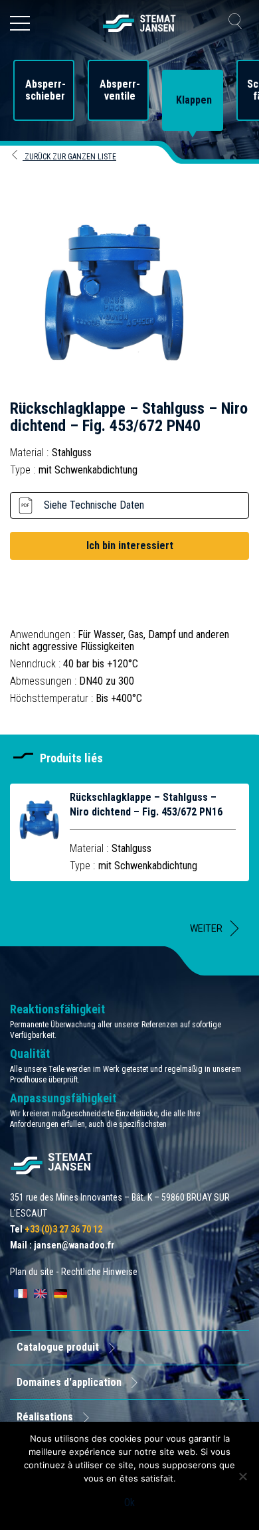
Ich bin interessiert (129, 545)
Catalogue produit (58, 1347)
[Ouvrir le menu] (20, 23)
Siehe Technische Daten (94, 505)
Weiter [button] (206, 928)
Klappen (194, 100)
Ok (129, 1502)
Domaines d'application (69, 1382)
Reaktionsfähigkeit (57, 1009)
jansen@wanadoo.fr (74, 1245)
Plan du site (32, 1271)
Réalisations (45, 1416)
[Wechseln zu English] (40, 1293)
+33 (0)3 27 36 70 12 (63, 1229)
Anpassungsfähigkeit (63, 1098)
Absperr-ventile (120, 90)
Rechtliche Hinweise (99, 1271)
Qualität (30, 1054)
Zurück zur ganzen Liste (69, 156)
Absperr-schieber (45, 90)
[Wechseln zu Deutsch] (60, 1293)
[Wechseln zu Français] (21, 1293)
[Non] (242, 1476)
